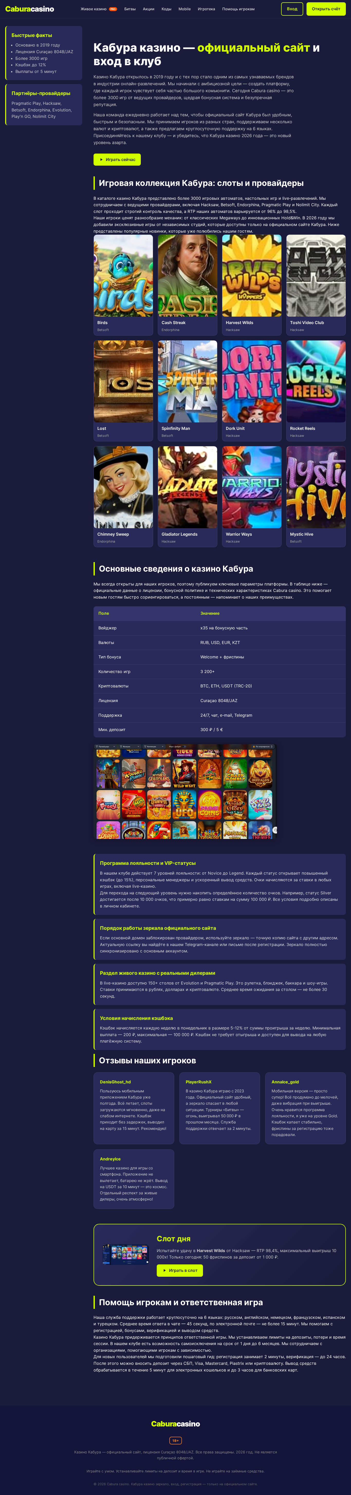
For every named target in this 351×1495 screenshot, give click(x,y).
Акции (148, 9)
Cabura (29, 8)
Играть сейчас (120, 159)
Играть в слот (183, 1270)
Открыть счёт (326, 8)
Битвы (130, 9)
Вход (292, 8)
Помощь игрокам (238, 9)
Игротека (206, 9)
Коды (166, 9)
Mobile (185, 9)
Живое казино (98, 9)
